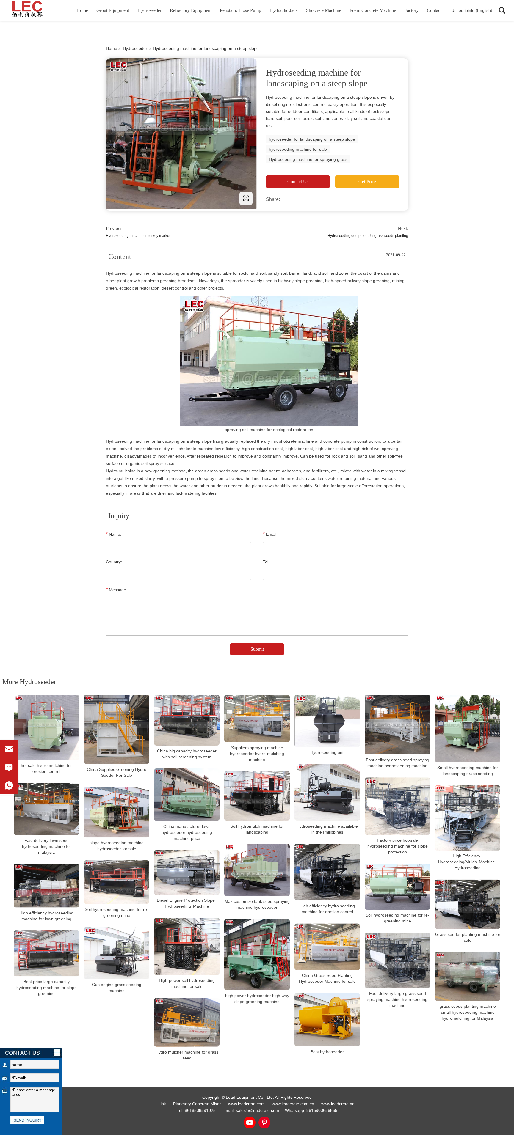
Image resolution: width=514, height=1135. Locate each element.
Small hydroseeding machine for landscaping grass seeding (467, 770)
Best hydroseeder (327, 1051)
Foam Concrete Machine (373, 10)
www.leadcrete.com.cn (293, 1103)
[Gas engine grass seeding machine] (116, 953)
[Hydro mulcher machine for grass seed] (187, 1022)
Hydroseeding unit (327, 752)
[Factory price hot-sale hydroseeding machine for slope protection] (397, 806)
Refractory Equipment (190, 10)
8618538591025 (200, 1110)
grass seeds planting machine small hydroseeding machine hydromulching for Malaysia (468, 1012)
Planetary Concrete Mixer (197, 1103)
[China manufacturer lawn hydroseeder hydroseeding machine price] (187, 794)
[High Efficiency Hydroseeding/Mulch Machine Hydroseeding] (467, 818)
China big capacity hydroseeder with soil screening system (187, 754)
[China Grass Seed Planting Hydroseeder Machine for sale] (327, 946)
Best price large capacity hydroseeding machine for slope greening (46, 987)
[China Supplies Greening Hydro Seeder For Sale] (116, 729)
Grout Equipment (112, 10)
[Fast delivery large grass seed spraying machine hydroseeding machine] (397, 960)
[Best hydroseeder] (327, 1019)
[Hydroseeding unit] (327, 721)
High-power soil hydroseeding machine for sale (187, 983)
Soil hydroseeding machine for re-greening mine (116, 912)
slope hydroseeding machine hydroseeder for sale (117, 845)
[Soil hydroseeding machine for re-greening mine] (116, 882)
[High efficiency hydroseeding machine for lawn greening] (46, 886)
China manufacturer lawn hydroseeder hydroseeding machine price (187, 832)
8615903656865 (321, 1110)
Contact (434, 10)
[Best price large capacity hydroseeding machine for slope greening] (46, 953)
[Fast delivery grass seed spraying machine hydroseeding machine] (397, 724)
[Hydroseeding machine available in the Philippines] (327, 792)
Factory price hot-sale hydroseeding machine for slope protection (397, 846)
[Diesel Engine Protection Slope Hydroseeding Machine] (187, 872)
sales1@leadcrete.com (257, 1110)
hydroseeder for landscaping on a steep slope (312, 139)
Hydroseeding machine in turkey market (138, 236)
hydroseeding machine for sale (298, 149)
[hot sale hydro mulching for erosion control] (46, 727)
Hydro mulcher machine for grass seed (187, 1055)
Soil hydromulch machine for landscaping (257, 829)
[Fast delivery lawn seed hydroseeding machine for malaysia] (46, 809)
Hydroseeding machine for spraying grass (308, 159)
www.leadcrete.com (246, 1103)
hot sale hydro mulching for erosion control (46, 768)
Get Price (367, 181)
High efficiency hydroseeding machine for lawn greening (46, 915)
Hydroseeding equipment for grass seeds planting (367, 236)
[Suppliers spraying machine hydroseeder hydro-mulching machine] (257, 718)
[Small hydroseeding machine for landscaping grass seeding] (467, 728)
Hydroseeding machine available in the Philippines (327, 829)
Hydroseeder (149, 10)
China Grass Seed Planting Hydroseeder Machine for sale (327, 978)
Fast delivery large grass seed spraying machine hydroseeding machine (397, 999)
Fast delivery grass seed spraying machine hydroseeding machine (397, 762)
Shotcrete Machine (323, 10)
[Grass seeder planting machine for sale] (467, 904)
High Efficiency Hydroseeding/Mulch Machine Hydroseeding (467, 862)
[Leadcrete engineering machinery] (37, 10)
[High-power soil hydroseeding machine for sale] (187, 946)
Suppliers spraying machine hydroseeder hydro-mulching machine (257, 753)
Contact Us (297, 181)
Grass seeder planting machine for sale (467, 937)
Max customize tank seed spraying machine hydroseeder (257, 904)
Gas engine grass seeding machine (116, 987)
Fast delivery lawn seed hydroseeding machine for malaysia (46, 846)
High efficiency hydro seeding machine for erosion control (327, 908)
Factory (411, 10)
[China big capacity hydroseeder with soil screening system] (187, 720)
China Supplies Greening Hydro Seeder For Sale (116, 772)
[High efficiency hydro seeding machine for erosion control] (327, 872)
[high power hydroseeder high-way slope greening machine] (257, 954)
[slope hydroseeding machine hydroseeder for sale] (116, 812)
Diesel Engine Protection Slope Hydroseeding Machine (187, 903)
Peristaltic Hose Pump (240, 10)
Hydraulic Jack (283, 10)
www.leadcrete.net (144, 198)
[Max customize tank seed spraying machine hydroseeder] (257, 870)
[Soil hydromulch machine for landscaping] (257, 796)
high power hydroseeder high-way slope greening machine (257, 998)
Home (82, 10)
